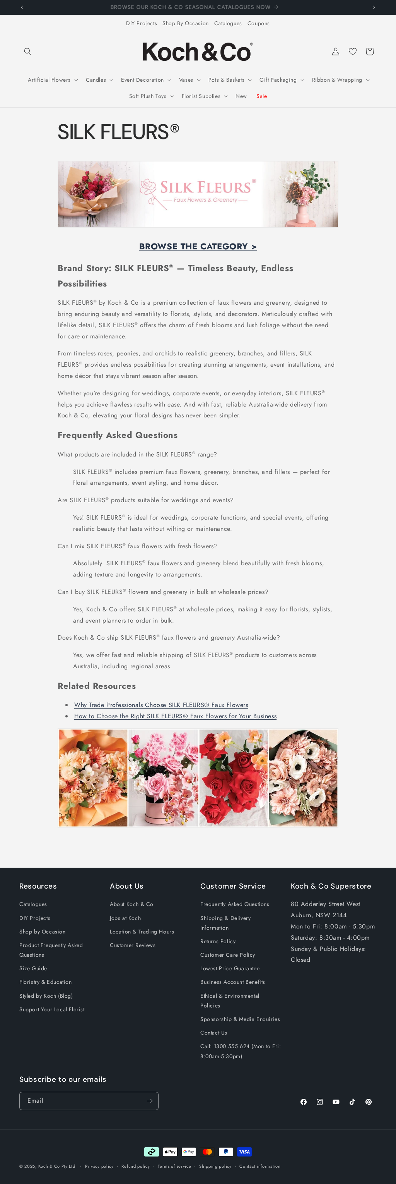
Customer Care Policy (227, 955)
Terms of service (174, 1166)
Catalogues (228, 23)
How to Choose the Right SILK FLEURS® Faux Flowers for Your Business (175, 716)
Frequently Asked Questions (235, 904)
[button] (27, 51)
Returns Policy (218, 941)
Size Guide (33, 968)
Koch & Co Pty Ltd (56, 1166)
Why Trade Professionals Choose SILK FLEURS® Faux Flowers (161, 704)
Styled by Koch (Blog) (46, 996)
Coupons (259, 23)
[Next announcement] (373, 7)
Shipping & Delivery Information (225, 923)
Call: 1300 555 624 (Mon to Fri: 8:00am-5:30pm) (240, 1051)
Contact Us (213, 1032)
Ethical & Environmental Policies (229, 1000)
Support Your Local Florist (52, 1009)
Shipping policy (215, 1166)
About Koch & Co (132, 904)
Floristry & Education (45, 982)
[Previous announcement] (22, 7)
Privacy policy (99, 1166)
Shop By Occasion (185, 23)
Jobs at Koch (125, 918)
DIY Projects (141, 23)
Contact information (259, 1166)
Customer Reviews (133, 945)
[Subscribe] (149, 1101)
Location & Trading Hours (142, 931)
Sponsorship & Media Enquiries (240, 1019)
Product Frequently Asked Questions (51, 950)
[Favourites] (352, 51)
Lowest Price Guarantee (229, 968)
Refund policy (135, 1166)
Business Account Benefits (232, 982)
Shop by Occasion (42, 931)
